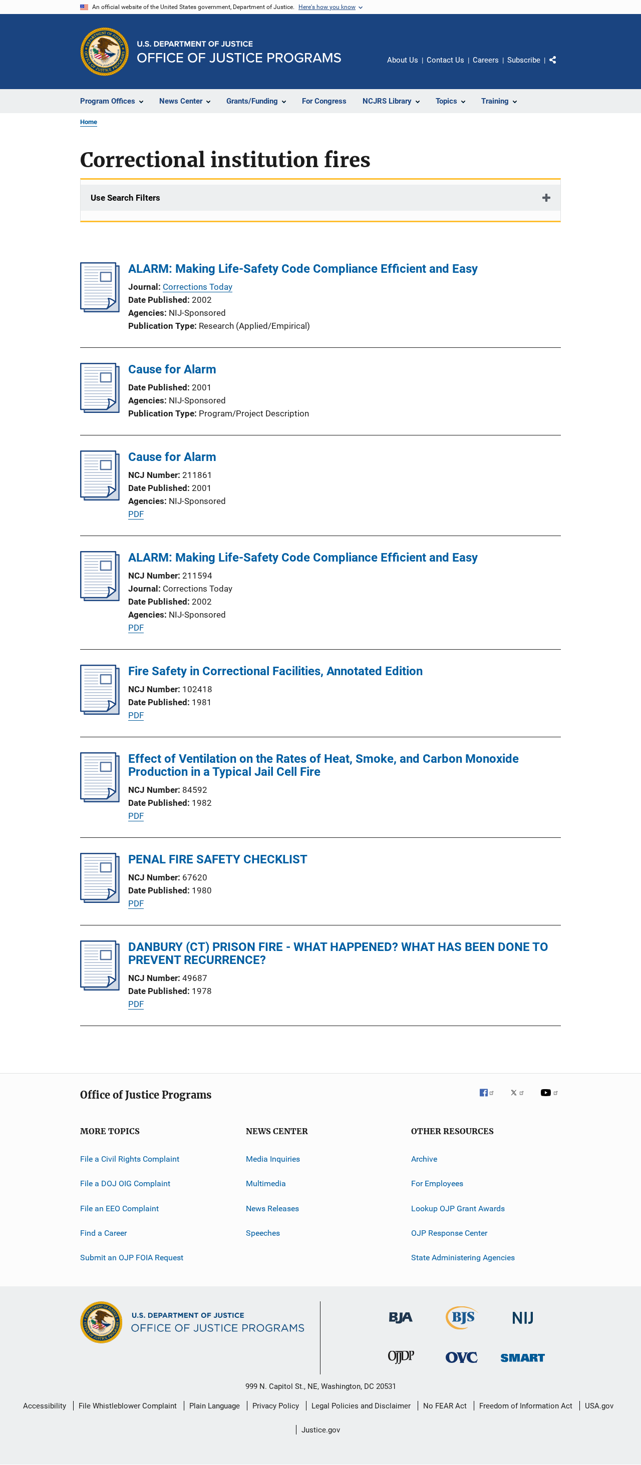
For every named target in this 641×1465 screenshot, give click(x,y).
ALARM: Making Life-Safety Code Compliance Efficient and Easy (303, 269)
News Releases (272, 1208)
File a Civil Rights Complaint (129, 1159)
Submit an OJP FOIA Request (131, 1257)
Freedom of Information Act (525, 1405)
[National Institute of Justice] (523, 1325)
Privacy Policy (275, 1405)
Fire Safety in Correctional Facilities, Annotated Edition (275, 671)
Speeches (263, 1233)
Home (88, 122)
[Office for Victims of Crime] (462, 1364)
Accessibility (44, 1405)
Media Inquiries (273, 1159)
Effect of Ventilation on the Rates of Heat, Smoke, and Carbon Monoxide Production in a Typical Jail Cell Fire (323, 765)
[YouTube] (551, 1100)
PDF (136, 514)
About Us (402, 60)
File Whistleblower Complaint (128, 1405)
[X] (521, 1100)
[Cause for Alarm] (100, 410)
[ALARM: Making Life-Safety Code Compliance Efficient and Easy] (100, 309)
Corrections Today (197, 287)
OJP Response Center (449, 1233)
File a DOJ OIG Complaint (125, 1183)
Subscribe (523, 60)
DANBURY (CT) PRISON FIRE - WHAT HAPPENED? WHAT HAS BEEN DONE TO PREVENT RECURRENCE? (338, 953)
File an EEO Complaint (119, 1208)
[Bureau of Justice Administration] (401, 1325)
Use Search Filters (125, 198)
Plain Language (214, 1405)
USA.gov (599, 1405)
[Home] (239, 52)
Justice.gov (320, 1429)
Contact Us (445, 60)
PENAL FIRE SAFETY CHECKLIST (217, 859)
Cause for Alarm (172, 369)
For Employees (437, 1183)
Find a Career (103, 1233)
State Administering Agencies (463, 1257)
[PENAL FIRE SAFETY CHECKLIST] (100, 900)
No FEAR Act (445, 1405)
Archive (424, 1159)
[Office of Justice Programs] (104, 51)
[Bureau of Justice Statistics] (462, 1331)
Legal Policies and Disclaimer (361, 1405)
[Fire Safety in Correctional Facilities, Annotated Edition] (100, 712)
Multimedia (266, 1183)
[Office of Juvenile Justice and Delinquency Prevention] (401, 1365)
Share (561, 67)
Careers (486, 60)
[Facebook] (491, 1100)
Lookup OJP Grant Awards (458, 1208)
